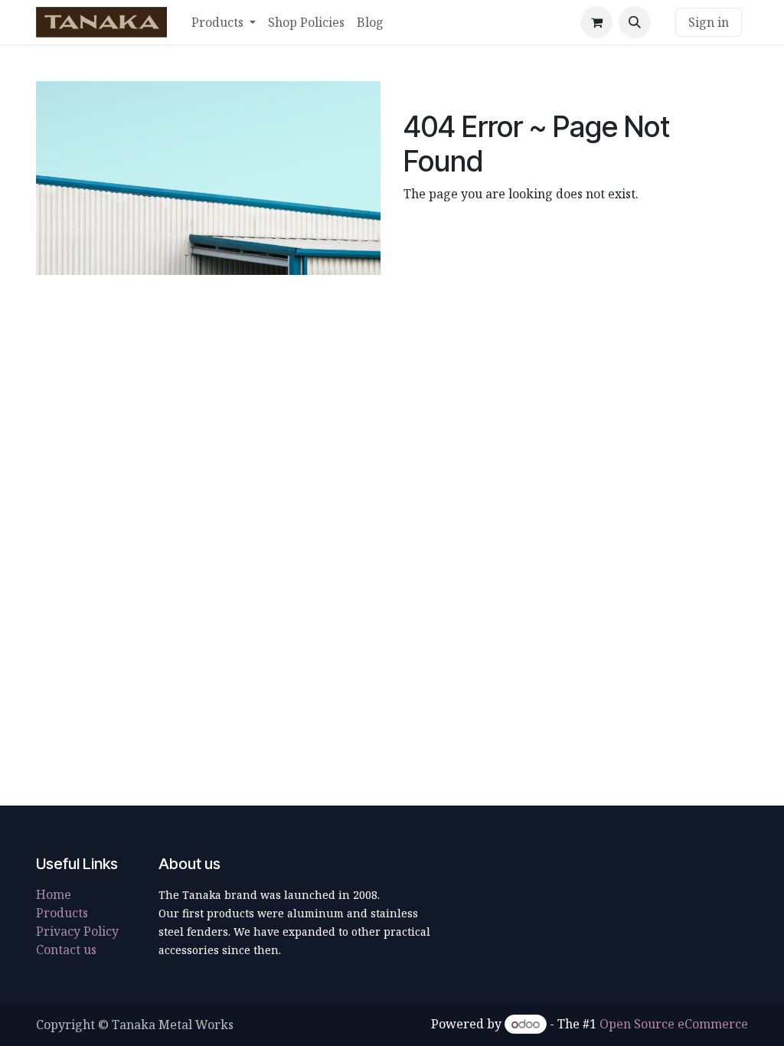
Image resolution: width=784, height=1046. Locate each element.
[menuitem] (223, 22)
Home (53, 894)
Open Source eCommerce (673, 1023)
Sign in (708, 22)
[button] (635, 22)
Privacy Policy (77, 931)
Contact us (66, 949)
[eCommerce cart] (596, 22)
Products (62, 912)
